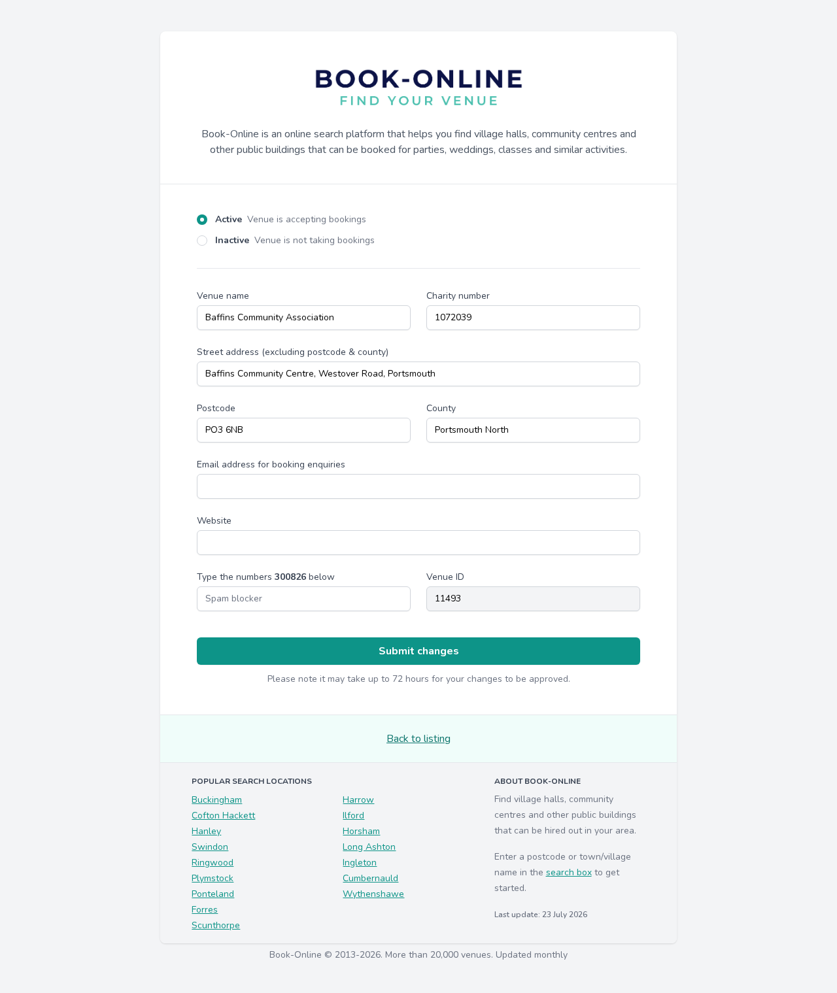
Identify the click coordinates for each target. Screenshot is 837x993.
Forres (205, 909)
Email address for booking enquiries (271, 464)
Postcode (216, 408)
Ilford (353, 815)
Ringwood (212, 862)
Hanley (206, 831)
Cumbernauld (370, 878)
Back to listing (418, 739)
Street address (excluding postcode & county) (292, 352)
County (441, 408)
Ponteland (213, 894)
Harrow (358, 800)
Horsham (361, 831)
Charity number (458, 296)
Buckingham (217, 800)
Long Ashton (369, 847)
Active (290, 219)
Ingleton (360, 862)
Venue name (223, 296)
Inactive (295, 240)
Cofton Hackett (223, 815)
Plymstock (212, 878)
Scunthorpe (216, 925)
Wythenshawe (373, 894)
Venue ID (445, 577)
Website (214, 520)
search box (569, 872)
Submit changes (419, 651)
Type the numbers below (266, 577)
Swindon (210, 847)
